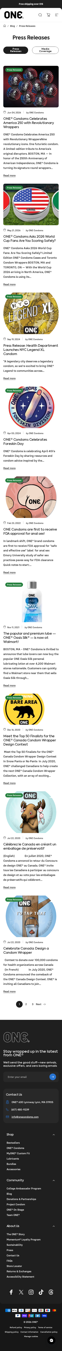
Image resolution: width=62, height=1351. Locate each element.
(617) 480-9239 (20, 1109)
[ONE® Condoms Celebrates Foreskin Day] (31, 407)
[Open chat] (51, 1340)
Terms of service (45, 1327)
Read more (9, 175)
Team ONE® (13, 1215)
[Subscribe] (52, 1077)
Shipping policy (12, 1332)
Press (10, 1250)
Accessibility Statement (20, 1276)
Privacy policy (30, 1327)
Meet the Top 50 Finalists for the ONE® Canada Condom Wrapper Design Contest (29, 740)
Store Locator (14, 1266)
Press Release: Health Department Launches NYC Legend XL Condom (30, 350)
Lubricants (13, 1158)
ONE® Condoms (15, 1148)
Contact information (29, 1332)
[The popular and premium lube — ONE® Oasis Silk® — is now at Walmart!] (31, 601)
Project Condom (16, 1204)
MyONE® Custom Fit (18, 1153)
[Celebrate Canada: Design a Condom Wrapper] (31, 916)
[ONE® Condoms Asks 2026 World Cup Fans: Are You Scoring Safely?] (31, 204)
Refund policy (16, 1327)
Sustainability (15, 1244)
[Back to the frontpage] (4, 26)
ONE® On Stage (15, 1209)
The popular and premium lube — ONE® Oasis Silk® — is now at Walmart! (29, 638)
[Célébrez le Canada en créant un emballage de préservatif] (31, 812)
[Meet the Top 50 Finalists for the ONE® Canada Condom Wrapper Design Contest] (31, 709)
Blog (9, 1193)
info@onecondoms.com (25, 1116)
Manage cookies (31, 1336)
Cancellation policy (48, 1332)
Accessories (14, 1169)
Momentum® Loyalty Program (24, 1239)
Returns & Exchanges (19, 1271)
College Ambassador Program (24, 1188)
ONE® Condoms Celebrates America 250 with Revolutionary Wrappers (28, 123)
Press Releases (14, 69)
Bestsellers (13, 1142)
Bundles (11, 1164)
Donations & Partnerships (21, 1199)
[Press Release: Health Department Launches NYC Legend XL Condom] (31, 313)
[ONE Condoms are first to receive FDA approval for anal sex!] (31, 497)
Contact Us (13, 1255)
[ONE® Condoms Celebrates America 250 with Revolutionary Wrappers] (31, 86)
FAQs (10, 1260)
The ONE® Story (16, 1234)
